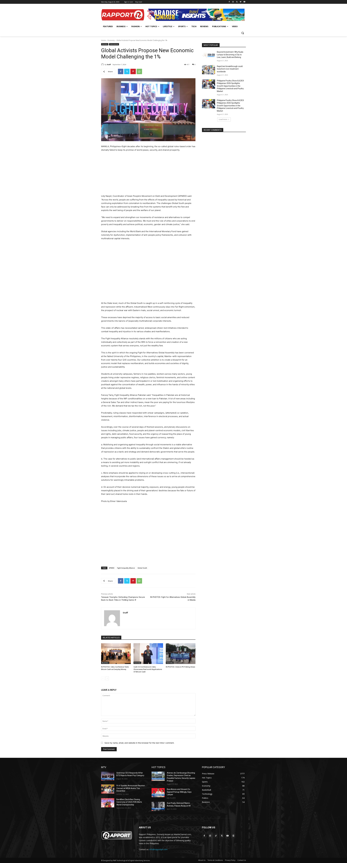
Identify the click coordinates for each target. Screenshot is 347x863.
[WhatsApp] (139, 71)
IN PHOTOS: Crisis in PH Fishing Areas (180, 667)
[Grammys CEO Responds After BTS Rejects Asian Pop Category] (107, 776)
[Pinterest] (133, 71)
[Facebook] (229, 2)
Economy (111, 40)
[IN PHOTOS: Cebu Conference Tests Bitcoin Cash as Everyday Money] (116, 653)
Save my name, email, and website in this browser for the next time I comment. (139, 743)
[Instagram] (233, 2)
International (114, 44)
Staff (109, 64)
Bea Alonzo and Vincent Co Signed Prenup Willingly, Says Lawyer (179, 792)
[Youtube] (244, 2)
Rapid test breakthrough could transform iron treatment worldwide (230, 69)
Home (103, 40)
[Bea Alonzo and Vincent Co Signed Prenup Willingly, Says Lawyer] (158, 792)
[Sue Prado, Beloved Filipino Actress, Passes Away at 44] (158, 806)
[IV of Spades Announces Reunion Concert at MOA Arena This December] (107, 789)
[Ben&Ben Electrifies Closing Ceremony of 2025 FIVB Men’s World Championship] (107, 802)
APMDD (111, 568)
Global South (142, 568)
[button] (242, 33)
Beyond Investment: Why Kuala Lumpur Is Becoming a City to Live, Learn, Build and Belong (230, 54)
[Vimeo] (240, 2)
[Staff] (103, 64)
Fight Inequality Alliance (126, 568)
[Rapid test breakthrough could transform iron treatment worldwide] (208, 69)
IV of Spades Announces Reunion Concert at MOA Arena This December (130, 788)
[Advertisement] (148, 174)
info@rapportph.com (158, 849)
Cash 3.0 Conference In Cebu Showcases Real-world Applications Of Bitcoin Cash (148, 669)
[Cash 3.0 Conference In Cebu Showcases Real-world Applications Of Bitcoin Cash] (148, 653)
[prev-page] (103, 678)
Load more (223, 119)
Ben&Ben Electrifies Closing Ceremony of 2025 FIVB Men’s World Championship (129, 802)
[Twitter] (236, 2)
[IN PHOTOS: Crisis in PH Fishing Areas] (180, 653)
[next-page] (107, 678)
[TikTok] (216, 836)
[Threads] (233, 836)
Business (105, 663)
